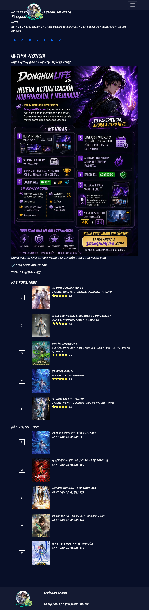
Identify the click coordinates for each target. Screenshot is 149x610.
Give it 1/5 (53, 295)
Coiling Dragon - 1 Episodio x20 (74, 488)
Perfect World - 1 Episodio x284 (74, 432)
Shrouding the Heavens (68, 399)
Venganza (94, 292)
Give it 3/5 (59, 295)
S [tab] (52, 39)
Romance (106, 292)
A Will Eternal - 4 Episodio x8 (73, 543)
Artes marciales (87, 347)
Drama (126, 347)
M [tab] (22, 39)
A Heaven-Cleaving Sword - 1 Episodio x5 (80, 460)
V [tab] (44, 39)
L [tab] (15, 39)
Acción (56, 292)
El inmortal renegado (67, 288)
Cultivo (81, 292)
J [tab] (37, 39)
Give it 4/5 (63, 295)
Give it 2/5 (56, 295)
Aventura (68, 319)
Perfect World (62, 371)
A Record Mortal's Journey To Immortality (81, 315)
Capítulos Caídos (56, 592)
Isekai (110, 403)
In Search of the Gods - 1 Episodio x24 (78, 515)
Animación (69, 292)
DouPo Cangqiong (64, 343)
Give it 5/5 (66, 295)
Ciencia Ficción (95, 403)
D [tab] (60, 39)
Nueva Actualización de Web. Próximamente (41, 62)
